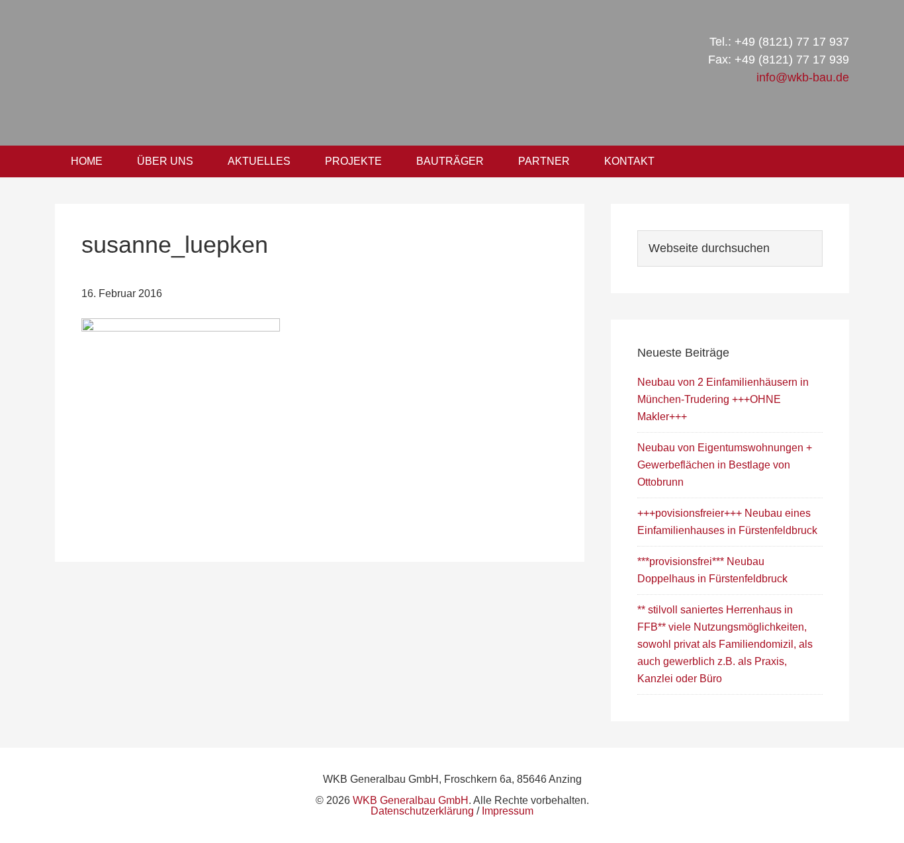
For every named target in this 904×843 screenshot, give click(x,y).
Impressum (507, 811)
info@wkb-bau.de (802, 77)
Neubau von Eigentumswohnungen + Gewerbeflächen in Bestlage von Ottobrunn (724, 465)
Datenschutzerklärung (422, 811)
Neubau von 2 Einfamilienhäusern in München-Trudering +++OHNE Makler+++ (723, 399)
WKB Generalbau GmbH (278, 72)
